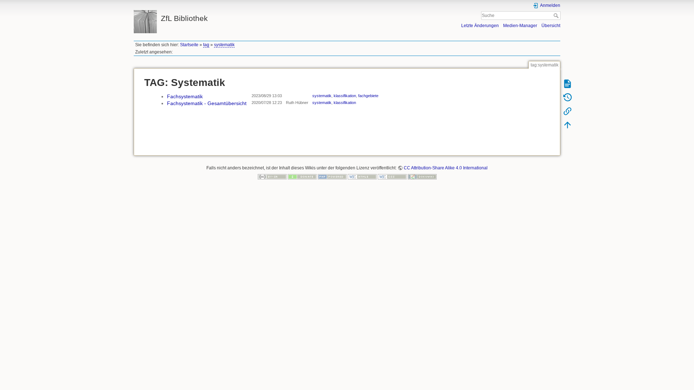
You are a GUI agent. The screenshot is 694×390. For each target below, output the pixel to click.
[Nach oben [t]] (567, 124)
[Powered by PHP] (332, 176)
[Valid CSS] (392, 176)
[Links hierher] (567, 111)
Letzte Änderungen (480, 25)
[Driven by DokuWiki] (422, 176)
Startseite (189, 44)
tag (206, 44)
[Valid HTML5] (362, 176)
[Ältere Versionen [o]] (567, 97)
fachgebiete (368, 96)
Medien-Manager (520, 25)
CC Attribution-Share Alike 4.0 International (446, 167)
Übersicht (550, 25)
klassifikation (345, 96)
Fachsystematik (185, 96)
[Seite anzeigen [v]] (567, 83)
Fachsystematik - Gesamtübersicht (207, 103)
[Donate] (302, 176)
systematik (224, 44)
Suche (556, 15)
